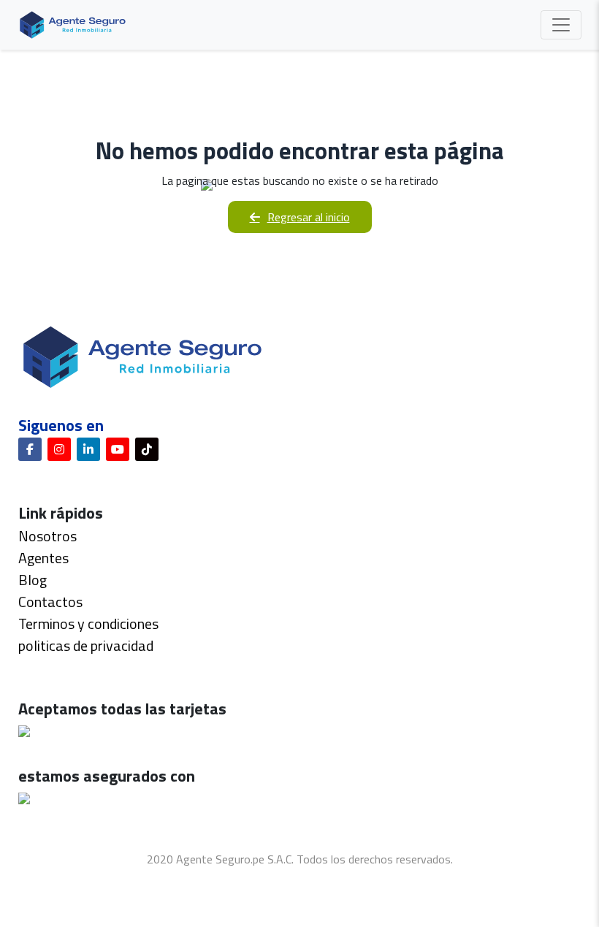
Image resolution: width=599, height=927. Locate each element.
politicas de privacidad (85, 645)
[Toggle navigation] (561, 24)
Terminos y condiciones (88, 623)
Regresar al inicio (308, 217)
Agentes (43, 557)
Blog (32, 579)
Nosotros (47, 535)
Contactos (50, 601)
